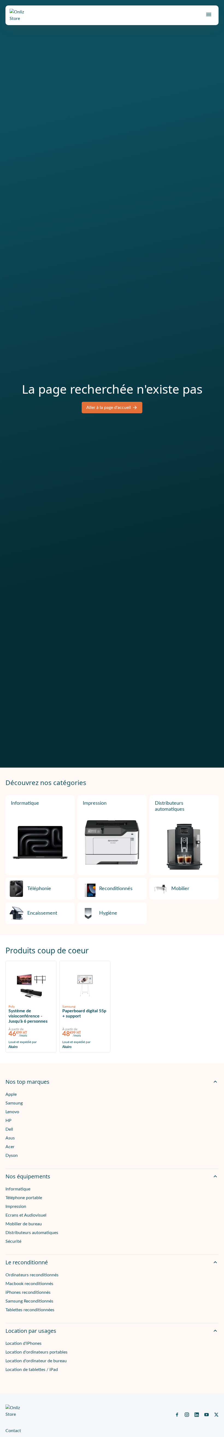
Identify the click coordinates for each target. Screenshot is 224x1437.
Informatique (25, 803)
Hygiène (108, 913)
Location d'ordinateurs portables (36, 1352)
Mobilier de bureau (23, 1224)
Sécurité (13, 1241)
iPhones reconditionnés (28, 1292)
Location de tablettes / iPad (31, 1369)
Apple (11, 1094)
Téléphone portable (23, 1198)
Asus (10, 1138)
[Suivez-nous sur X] (216, 1414)
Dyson (11, 1155)
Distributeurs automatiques (169, 806)
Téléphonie (39, 888)
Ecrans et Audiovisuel (25, 1215)
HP (8, 1120)
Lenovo (12, 1112)
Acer (9, 1147)
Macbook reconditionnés (29, 1284)
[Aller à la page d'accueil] (22, 15)
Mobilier (180, 888)
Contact (13, 1431)
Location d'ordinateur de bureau (36, 1361)
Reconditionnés (115, 888)
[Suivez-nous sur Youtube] (206, 1414)
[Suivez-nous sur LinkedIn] (196, 1414)
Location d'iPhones (23, 1343)
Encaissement (42, 913)
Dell (9, 1129)
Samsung (14, 1103)
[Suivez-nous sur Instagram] (187, 1414)
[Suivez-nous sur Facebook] (177, 1414)
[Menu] (208, 14)
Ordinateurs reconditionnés (31, 1275)
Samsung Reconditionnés (29, 1301)
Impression (95, 803)
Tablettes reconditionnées (29, 1310)
